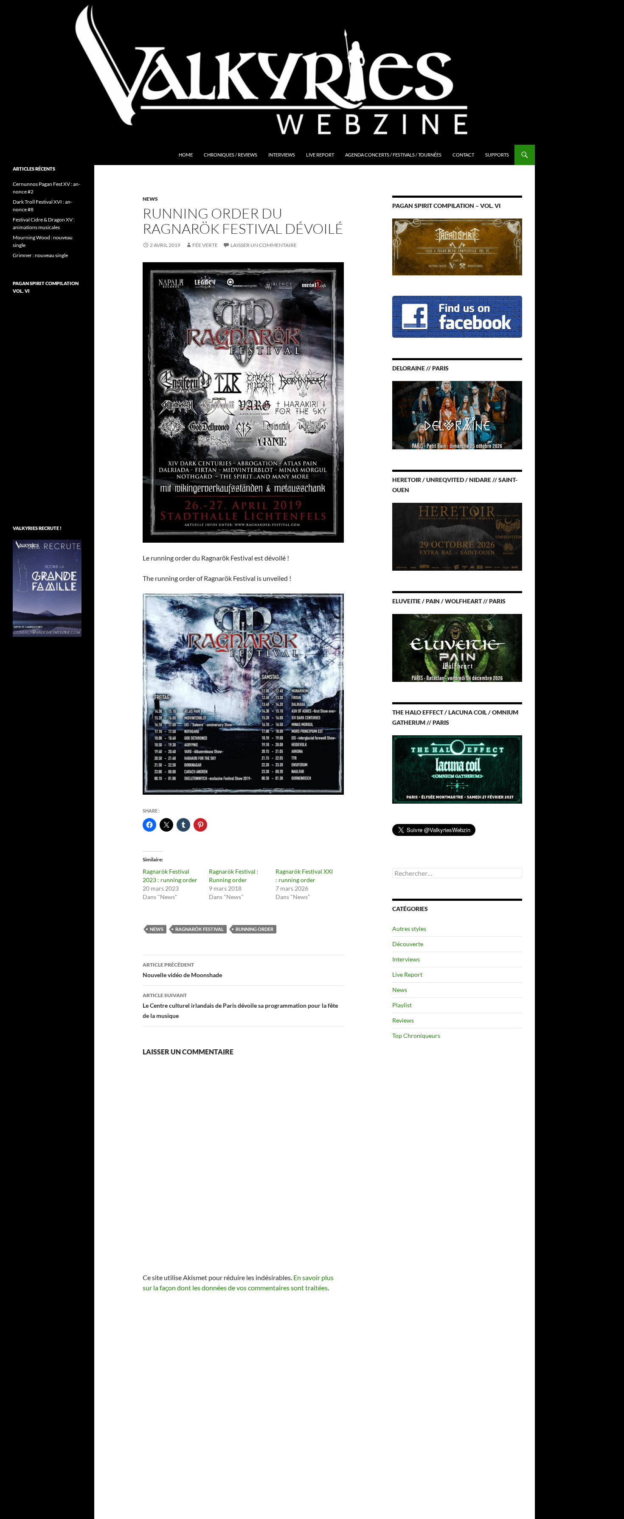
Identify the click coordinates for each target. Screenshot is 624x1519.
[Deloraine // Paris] (457, 414)
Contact (463, 154)
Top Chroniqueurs (416, 1035)
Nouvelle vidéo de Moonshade (182, 969)
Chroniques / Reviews (230, 154)
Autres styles (409, 928)
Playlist (402, 1005)
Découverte (407, 943)
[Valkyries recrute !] (47, 587)
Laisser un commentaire (263, 245)
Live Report (320, 154)
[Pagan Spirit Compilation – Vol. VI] (457, 246)
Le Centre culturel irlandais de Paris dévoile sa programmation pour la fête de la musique (240, 1005)
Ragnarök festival (199, 929)
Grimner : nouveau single (40, 255)
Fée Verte (205, 245)
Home (186, 154)
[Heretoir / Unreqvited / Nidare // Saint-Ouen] (457, 535)
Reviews (403, 1020)
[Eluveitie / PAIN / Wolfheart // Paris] (457, 647)
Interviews (281, 154)
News (150, 199)
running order (254, 929)
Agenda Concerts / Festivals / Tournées (393, 154)
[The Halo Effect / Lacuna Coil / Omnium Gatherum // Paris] (457, 768)
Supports (497, 154)
